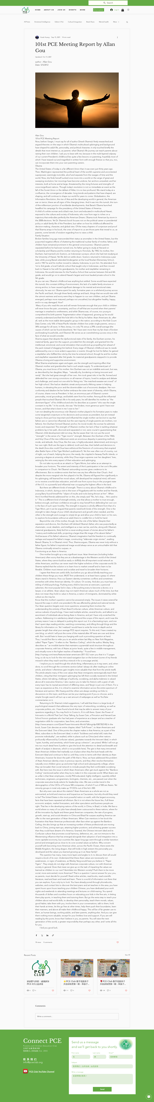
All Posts (27, 22)
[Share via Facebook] (36, 935)
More (115, 22)
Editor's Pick (59, 22)
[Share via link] (53, 935)
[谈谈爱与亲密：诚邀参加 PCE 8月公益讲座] (40, 968)
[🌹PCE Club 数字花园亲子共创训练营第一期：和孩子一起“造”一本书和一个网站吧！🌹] (113, 968)
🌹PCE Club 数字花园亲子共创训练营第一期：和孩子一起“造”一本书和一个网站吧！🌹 (113, 982)
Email (111, 1053)
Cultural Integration (75, 22)
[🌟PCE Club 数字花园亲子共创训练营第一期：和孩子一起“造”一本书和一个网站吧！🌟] (77, 968)
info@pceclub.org (33, 1062)
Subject (74, 1062)
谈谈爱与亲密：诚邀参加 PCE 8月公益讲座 (38, 982)
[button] (122, 9)
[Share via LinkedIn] (47, 935)
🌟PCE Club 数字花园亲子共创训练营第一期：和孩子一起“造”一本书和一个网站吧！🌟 (76, 982)
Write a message (77, 1072)
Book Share (90, 22)
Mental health (104, 22)
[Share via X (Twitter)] (42, 935)
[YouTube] (25, 1071)
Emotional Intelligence (42, 22)
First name (75, 1053)
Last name (96, 1053)
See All (127, 955)
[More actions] (117, 37)
